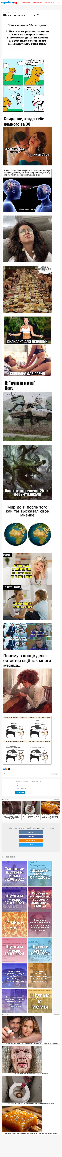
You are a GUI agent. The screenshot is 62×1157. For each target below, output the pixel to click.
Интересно (9, 774)
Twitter (31, 844)
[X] (9, 769)
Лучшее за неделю (37, 2)
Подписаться (20, 792)
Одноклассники (31, 840)
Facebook (31, 836)
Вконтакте (31, 832)
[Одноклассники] (6, 769)
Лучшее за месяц (49, 2)
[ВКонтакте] (4, 769)
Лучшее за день (25, 2)
